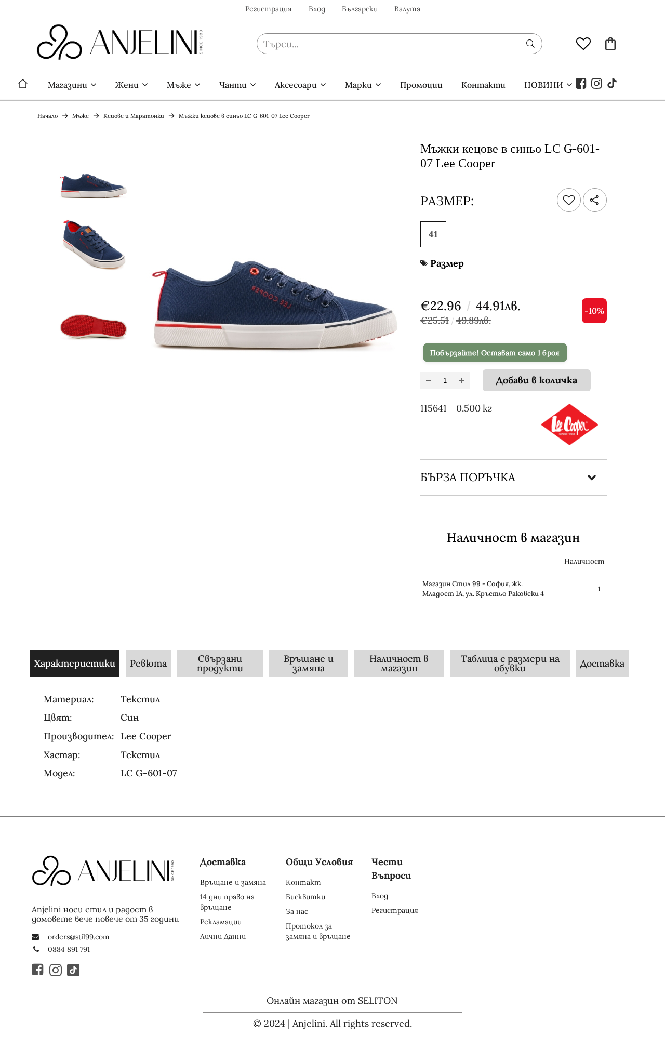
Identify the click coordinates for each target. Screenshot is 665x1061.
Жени (127, 84)
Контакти (483, 84)
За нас (297, 911)
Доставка (602, 663)
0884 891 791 (69, 949)
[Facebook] (581, 82)
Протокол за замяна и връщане (318, 931)
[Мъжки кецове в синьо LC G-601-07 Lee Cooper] (93, 175)
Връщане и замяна (309, 663)
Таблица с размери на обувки (510, 663)
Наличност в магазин (399, 663)
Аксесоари (296, 84)
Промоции (421, 84)
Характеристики (74, 663)
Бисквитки (305, 896)
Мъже (179, 84)
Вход (317, 9)
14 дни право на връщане (227, 902)
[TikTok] (612, 82)
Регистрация (268, 9)
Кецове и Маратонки (133, 116)
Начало (22, 84)
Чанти (233, 84)
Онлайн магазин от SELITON (332, 1000)
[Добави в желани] (569, 200)
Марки (358, 84)
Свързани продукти (220, 663)
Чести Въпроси (391, 868)
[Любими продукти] (583, 43)
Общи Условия (319, 862)
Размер (447, 263)
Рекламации (221, 921)
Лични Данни (223, 936)
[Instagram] (597, 82)
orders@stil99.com (79, 936)
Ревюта (148, 663)
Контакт (303, 882)
